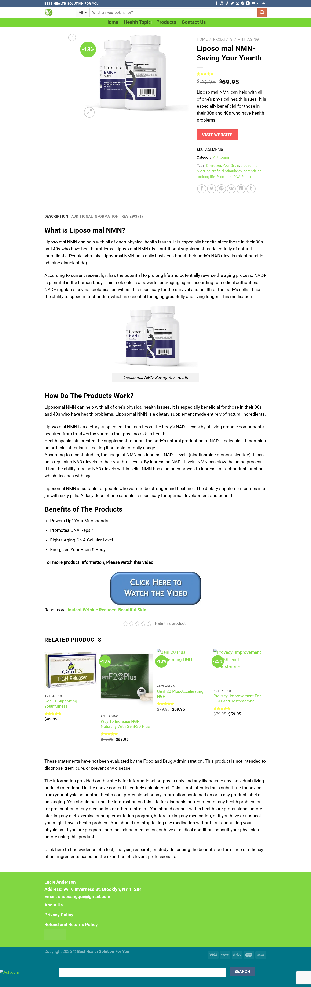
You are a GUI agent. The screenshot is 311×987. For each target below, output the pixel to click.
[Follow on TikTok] (226, 3)
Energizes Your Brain (222, 166)
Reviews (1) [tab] (132, 216)
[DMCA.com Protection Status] (55, 934)
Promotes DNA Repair (234, 177)
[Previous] (44, 699)
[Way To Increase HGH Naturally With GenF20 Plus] (127, 680)
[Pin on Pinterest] (221, 188)
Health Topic (137, 22)
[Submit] (262, 12)
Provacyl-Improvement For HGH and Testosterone (237, 699)
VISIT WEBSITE (217, 134)
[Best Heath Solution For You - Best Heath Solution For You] (56, 12)
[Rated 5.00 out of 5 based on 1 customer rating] (232, 74)
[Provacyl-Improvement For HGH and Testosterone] (239, 667)
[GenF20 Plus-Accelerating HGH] (183, 665)
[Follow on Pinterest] (242, 3)
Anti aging (248, 39)
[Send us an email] (237, 3)
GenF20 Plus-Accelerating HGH (180, 694)
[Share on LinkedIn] (241, 188)
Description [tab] (56, 216)
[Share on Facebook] (201, 188)
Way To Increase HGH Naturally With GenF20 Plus (125, 724)
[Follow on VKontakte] (264, 3)
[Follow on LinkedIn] (247, 3)
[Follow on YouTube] (253, 3)
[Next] (265, 699)
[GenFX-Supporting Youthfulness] (70, 670)
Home (111, 22)
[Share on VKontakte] (231, 188)
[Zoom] (89, 112)
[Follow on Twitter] (232, 3)
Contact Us (194, 22)
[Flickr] (258, 3)
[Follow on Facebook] (216, 3)
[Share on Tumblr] (251, 188)
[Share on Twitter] (211, 188)
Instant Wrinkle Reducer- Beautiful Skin (107, 609)
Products (166, 22)
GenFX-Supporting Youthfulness (60, 704)
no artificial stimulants (224, 171)
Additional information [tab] (94, 216)
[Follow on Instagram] (221, 3)
